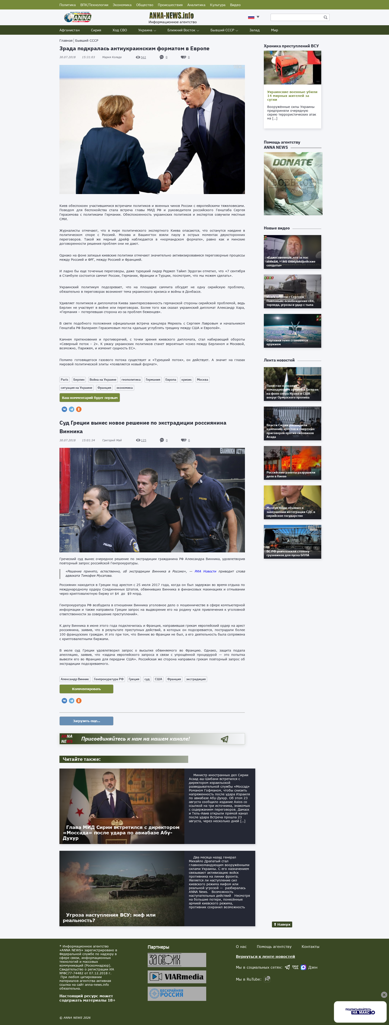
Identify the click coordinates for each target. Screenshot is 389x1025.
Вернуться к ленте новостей (265, 956)
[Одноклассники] (78, 409)
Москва (202, 380)
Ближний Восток (181, 30)
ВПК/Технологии (94, 4)
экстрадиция (196, 679)
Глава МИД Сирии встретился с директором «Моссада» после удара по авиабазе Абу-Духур (121, 832)
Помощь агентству (274, 946)
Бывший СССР (222, 30)
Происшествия (170, 4)
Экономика (122, 4)
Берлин (78, 380)
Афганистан (69, 30)
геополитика (131, 380)
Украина (145, 30)
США (158, 679)
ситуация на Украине (76, 388)
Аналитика (196, 4)
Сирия (96, 30)
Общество (144, 4)
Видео (235, 4)
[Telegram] (71, 409)
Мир (274, 30)
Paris (64, 380)
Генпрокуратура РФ (109, 679)
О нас (241, 946)
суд (147, 679)
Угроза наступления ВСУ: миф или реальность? (109, 917)
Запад (254, 30)
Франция (104, 388)
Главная (65, 40)
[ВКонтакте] (64, 409)
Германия (153, 380)
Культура (218, 4)
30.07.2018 (77, 57)
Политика (67, 4)
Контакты (310, 946)
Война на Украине (103, 380)
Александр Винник (75, 679)
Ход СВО (120, 30)
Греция (134, 679)
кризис (186, 380)
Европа (170, 380)
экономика (124, 388)
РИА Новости (205, 571)
